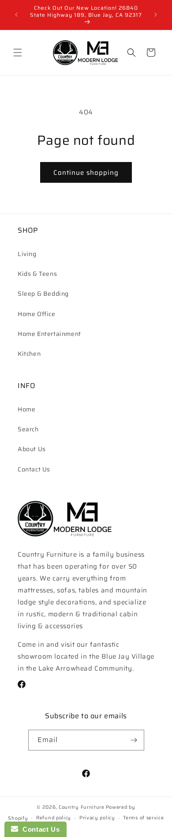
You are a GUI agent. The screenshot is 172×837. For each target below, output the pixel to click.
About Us (32, 449)
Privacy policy (97, 818)
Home (26, 409)
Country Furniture (82, 807)
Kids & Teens (37, 274)
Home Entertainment (49, 334)
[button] (17, 52)
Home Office (37, 314)
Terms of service (143, 818)
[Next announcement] (155, 14)
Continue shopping (86, 172)
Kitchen (29, 353)
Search (28, 429)
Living (27, 254)
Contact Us (34, 469)
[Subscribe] (134, 740)
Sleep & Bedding (43, 293)
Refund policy (53, 818)
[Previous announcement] (16, 14)
